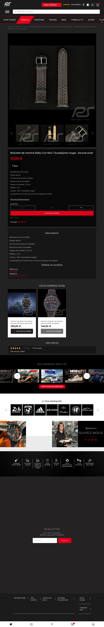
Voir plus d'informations (19, 199)
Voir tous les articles (52, 386)
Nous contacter (50, 5)
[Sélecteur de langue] (88, 5)
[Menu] (31, 624)
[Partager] (19, 222)
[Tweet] (22, 222)
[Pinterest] (25, 222)
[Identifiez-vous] (92, 5)
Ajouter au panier (23, 331)
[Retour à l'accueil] (11, 624)
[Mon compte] (93, 624)
